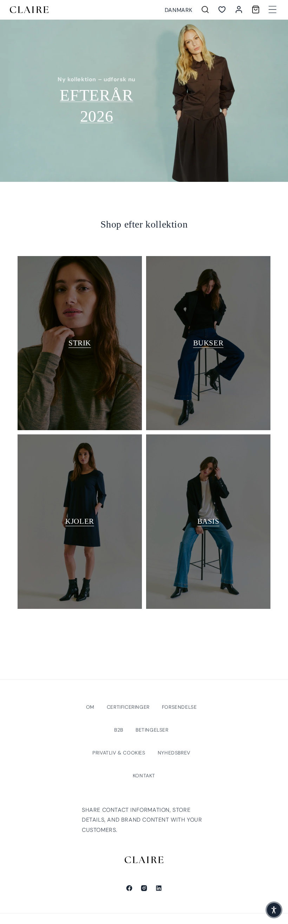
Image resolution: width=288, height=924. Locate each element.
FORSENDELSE (179, 707)
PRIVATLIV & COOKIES (118, 753)
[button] (272, 9)
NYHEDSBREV (174, 753)
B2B (118, 730)
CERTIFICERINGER (128, 707)
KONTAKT (144, 775)
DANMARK (178, 10)
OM (90, 707)
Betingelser (152, 730)
